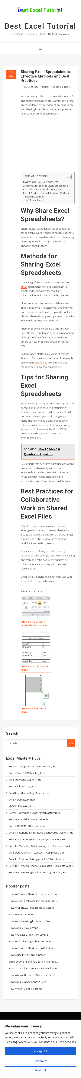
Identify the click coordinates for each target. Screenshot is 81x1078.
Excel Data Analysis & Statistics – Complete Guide (37, 852)
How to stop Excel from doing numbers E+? (33, 901)
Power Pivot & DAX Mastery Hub (27, 773)
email (24, 286)
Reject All (40, 1070)
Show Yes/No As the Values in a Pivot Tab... (33, 961)
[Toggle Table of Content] (66, 177)
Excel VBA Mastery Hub (22, 799)
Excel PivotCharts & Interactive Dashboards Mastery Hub (41, 832)
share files (41, 362)
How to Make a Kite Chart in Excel (28, 981)
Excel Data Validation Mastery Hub (28, 819)
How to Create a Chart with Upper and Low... (34, 894)
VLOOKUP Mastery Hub (22, 806)
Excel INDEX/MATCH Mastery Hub (27, 826)
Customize (40, 1061)
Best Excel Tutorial (40, 26)
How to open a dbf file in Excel (26, 988)
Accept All (40, 1051)
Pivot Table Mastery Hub (23, 786)
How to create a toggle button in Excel (30, 921)
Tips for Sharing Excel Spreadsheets (44, 189)
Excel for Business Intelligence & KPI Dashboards (36, 859)
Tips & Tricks (63, 86)
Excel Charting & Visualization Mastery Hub (33, 766)
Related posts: (37, 200)
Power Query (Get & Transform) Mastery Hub (34, 812)
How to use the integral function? (27, 955)
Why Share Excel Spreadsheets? (42, 181)
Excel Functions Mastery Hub (25, 779)
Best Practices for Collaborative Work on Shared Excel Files (47, 194)
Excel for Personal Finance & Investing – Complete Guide (41, 865)
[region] (40, 1049)
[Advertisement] (49, 145)
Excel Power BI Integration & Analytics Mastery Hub (37, 839)
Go (71, 743)
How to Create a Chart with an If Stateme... (33, 948)
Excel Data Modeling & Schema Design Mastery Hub (38, 872)
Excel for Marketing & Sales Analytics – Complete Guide (40, 846)
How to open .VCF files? (22, 914)
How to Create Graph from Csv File (28, 934)
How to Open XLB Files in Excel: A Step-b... (32, 907)
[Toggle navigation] (40, 48)
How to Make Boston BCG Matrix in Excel (32, 975)
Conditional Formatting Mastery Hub (29, 793)
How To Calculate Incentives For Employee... (33, 968)
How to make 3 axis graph (23, 928)
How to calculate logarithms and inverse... (32, 941)
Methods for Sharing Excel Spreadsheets (47, 185)
